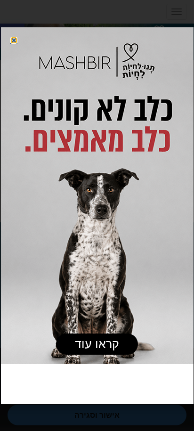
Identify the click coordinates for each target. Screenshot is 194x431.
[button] (13, 40)
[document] (97, 215)
